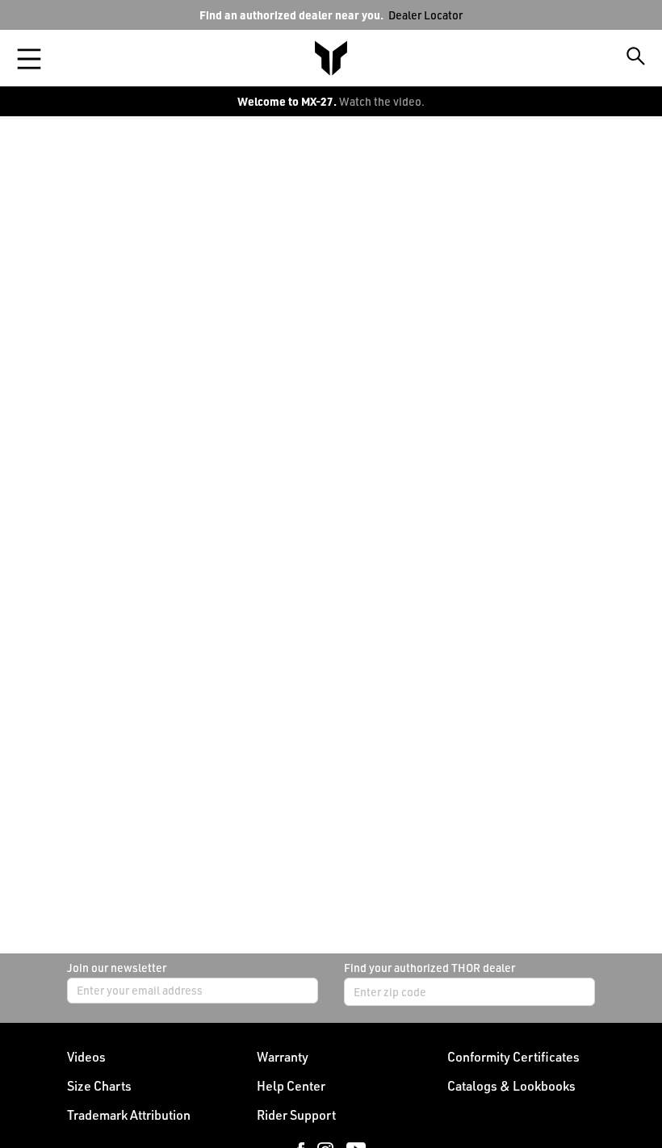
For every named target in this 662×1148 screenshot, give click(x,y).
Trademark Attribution (129, 1115)
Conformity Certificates (513, 1057)
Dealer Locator (425, 15)
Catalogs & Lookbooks (511, 1086)
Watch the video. (382, 101)
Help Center (291, 1086)
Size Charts (99, 1086)
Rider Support (296, 1115)
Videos (86, 1057)
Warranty (282, 1057)
